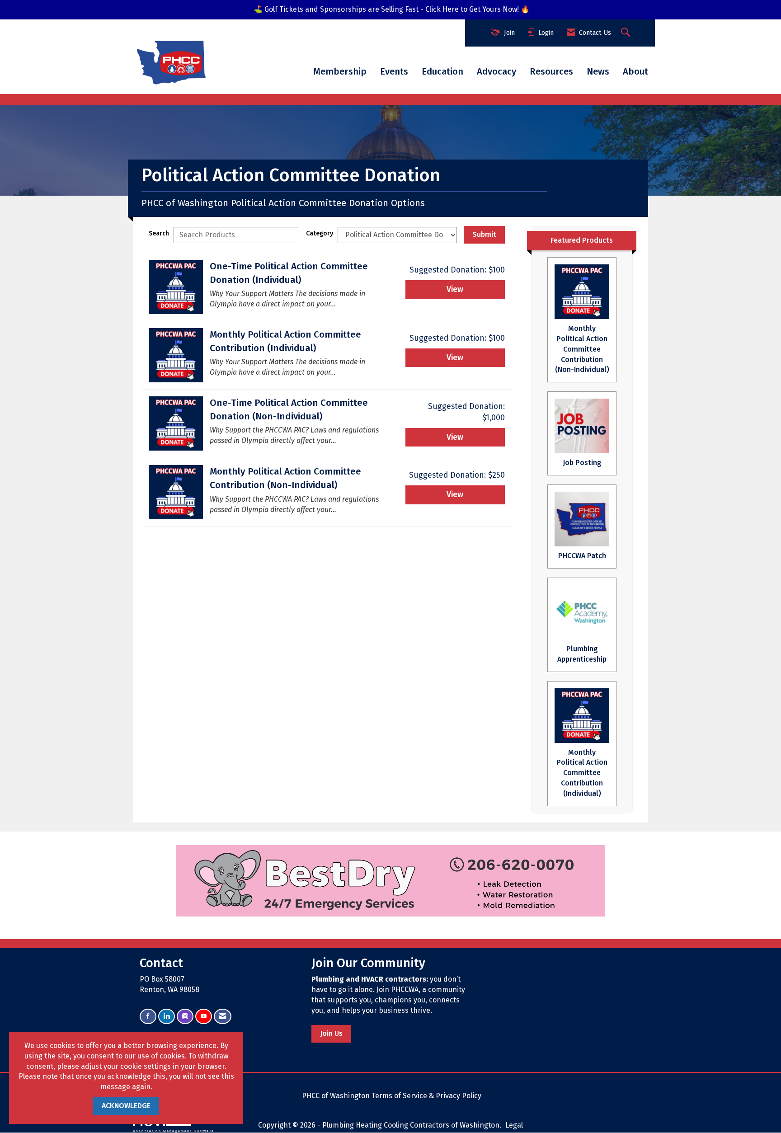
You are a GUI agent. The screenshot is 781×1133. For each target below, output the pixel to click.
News (598, 71)
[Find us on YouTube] (203, 1017)
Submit (484, 234)
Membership (340, 71)
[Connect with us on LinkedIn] (166, 1017)
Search (159, 233)
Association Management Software (173, 1131)
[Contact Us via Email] (222, 1017)
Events (394, 71)
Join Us (331, 1033)
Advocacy (496, 71)
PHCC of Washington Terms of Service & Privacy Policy (391, 1095)
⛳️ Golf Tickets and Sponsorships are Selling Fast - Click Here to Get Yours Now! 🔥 (392, 9)
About (635, 71)
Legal (514, 1125)
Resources (551, 71)
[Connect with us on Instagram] (185, 1017)
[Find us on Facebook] (148, 1017)
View (455, 289)
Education (442, 71)
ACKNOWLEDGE (126, 1105)
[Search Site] (626, 33)
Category (319, 233)
